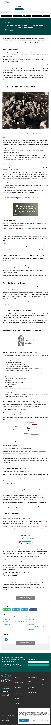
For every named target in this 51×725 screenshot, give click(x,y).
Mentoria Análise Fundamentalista (31, 688)
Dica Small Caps (18, 687)
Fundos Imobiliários (18, 693)
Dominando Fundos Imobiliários (31, 681)
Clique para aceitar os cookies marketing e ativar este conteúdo (25, 598)
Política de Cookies (29, 722)
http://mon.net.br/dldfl (10, 580)
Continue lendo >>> (6, 619)
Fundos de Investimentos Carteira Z (19, 691)
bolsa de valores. (20, 225)
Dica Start (16, 677)
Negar (34, 720)
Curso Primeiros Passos (32, 677)
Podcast (43, 684)
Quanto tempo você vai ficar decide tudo (10, 626)
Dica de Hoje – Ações (19, 696)
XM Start (16, 706)
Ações (24, 16)
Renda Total (17, 703)
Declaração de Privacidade (37, 722)
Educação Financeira (17, 16)
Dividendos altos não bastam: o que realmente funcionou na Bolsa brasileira (35, 622)
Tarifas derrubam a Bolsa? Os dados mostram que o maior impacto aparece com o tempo (37, 627)
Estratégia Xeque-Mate (19, 682)
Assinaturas (44, 679)
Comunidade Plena (18, 701)
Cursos (43, 681)
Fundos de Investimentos (37, 16)
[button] (48, 709)
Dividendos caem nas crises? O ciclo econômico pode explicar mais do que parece (36, 617)
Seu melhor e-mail (31, 659)
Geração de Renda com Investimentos (32, 684)
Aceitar (23, 720)
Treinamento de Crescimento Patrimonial (32, 692)
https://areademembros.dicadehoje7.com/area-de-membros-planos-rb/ (17, 592)
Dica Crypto (17, 698)
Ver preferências (44, 720)
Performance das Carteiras (6, 16)
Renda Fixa (28, 16)
